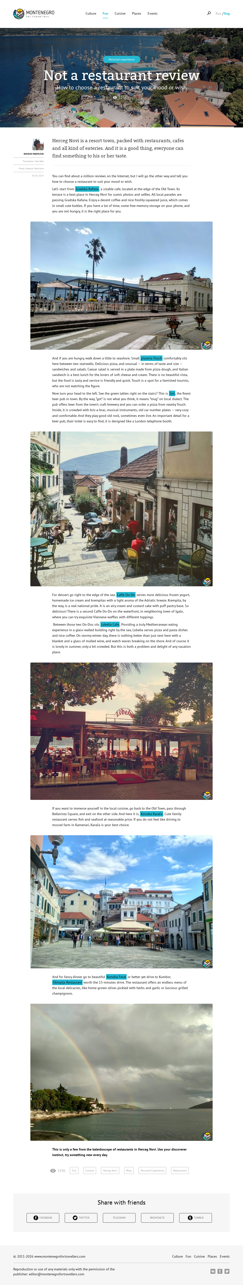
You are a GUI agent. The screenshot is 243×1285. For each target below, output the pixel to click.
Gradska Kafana (87, 189)
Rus (218, 13)
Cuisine (120, 13)
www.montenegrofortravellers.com (59, 1256)
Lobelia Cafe (110, 624)
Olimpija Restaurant (67, 982)
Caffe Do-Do (126, 595)
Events (153, 13)
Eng (227, 13)
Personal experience (122, 59)
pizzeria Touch (151, 358)
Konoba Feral (116, 977)
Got (172, 393)
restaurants (180, 1170)
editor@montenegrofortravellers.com (56, 1274)
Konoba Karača (152, 814)
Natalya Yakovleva (34, 153)
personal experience (152, 1170)
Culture (91, 13)
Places (136, 13)
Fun (105, 13)
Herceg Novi (110, 1170)
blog (129, 1170)
